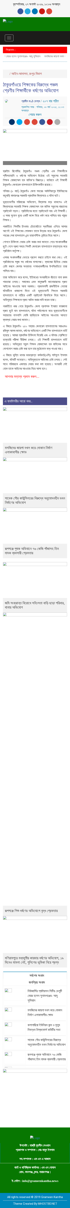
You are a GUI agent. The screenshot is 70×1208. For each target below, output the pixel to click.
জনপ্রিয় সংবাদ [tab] (36, 982)
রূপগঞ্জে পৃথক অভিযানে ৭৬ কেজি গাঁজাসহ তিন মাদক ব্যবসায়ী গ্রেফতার (32, 551)
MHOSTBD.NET (47, 1203)
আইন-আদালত (19, 74)
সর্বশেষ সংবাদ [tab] (36, 976)
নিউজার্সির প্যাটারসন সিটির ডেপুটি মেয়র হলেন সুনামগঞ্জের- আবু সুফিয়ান (45, 995)
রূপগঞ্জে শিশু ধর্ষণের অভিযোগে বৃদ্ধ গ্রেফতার (31, 911)
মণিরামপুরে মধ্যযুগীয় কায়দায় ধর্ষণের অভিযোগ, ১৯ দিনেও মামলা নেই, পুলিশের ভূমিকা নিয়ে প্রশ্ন (34, 960)
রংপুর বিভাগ (35, 74)
